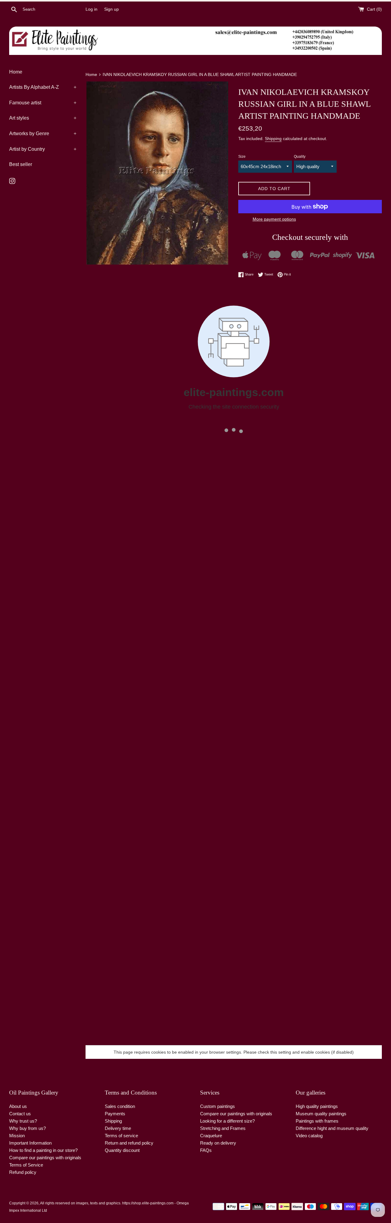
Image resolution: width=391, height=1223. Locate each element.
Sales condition (120, 1106)
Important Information (30, 1142)
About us (18, 1106)
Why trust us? (23, 1121)
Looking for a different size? (227, 1121)
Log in (91, 9)
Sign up (111, 9)
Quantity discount (122, 1150)
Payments (115, 1113)
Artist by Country (42, 149)
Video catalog (309, 1135)
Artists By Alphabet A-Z (42, 87)
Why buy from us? (27, 1128)
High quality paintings (317, 1106)
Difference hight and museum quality (332, 1128)
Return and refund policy (129, 1142)
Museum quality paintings (321, 1113)
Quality (299, 156)
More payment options (274, 219)
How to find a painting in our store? (43, 1150)
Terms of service (121, 1135)
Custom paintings (217, 1106)
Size (242, 156)
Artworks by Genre (42, 133)
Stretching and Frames (223, 1128)
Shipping (273, 138)
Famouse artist (42, 102)
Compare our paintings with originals (45, 1157)
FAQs (206, 1150)
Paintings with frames (317, 1121)
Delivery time (118, 1128)
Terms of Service (26, 1164)
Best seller (20, 164)
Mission (17, 1135)
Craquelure (211, 1135)
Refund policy (22, 1172)
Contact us (20, 1113)
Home (15, 71)
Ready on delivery (218, 1142)
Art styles (42, 118)
